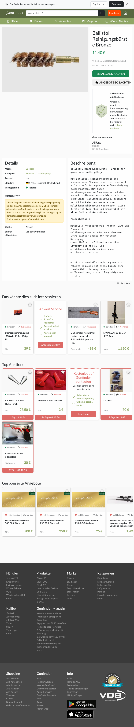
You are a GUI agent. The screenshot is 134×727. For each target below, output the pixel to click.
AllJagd (96, 142)
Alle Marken (12, 678)
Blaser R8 (41, 578)
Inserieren (114, 13)
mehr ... (10, 598)
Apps (39, 702)
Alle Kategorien (14, 681)
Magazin (92, 21)
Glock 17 (41, 585)
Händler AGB (73, 681)
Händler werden (45, 681)
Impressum (72, 691)
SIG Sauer (72, 581)
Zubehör (30, 173)
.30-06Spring (13, 616)
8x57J (9, 626)
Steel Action (73, 591)
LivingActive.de (14, 585)
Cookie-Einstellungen (77, 688)
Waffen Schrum (13, 588)
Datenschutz (73, 685)
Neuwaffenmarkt (14, 702)
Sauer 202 (42, 581)
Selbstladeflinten (105, 585)
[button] (124, 13)
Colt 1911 (42, 591)
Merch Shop (43, 708)
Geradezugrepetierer (107, 595)
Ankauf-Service (44, 691)
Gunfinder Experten (46, 688)
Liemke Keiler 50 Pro (47, 588)
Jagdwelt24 (12, 578)
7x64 (9, 623)
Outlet (9, 698)
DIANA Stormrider (46, 595)
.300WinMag (13, 620)
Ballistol (30, 168)
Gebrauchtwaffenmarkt (18, 705)
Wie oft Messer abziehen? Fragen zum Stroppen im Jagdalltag (49, 616)
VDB (8, 591)
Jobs (39, 698)
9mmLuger (11, 630)
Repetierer (102, 578)
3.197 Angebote (100, 149)
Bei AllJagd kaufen (110, 73)
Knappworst (12, 581)
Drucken (125, 283)
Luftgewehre (103, 588)
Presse (40, 705)
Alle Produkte (13, 685)
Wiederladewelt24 (15, 595)
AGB (69, 678)
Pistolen (101, 591)
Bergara (71, 595)
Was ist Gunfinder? (46, 685)
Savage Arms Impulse (47, 598)
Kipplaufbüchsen (105, 581)
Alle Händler (12, 688)
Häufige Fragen (74, 695)
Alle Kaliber (12, 691)
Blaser (70, 585)
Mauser (71, 578)
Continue (116, 4)
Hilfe (39, 678)
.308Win (10, 613)
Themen (10, 695)
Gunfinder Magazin (46, 695)
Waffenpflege (44, 173)
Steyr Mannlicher (75, 588)
